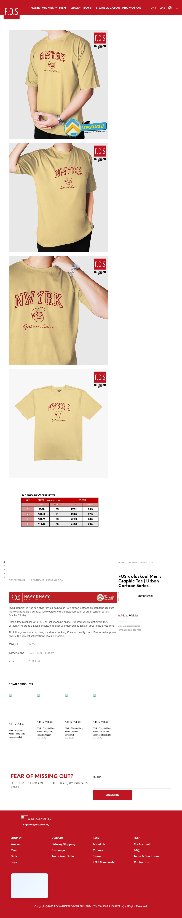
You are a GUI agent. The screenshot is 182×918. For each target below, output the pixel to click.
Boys (87, 7)
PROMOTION (131, 7)
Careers (98, 850)
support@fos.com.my (36, 824)
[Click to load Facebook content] (29, 885)
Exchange (58, 850)
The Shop (132, 563)
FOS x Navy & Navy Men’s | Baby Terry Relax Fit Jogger (46, 731)
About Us (99, 844)
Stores (97, 856)
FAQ (137, 850)
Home (35, 7)
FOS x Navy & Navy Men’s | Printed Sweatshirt (74, 731)
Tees (150, 563)
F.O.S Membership (104, 862)
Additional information (47, 580)
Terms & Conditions (146, 856)
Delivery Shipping (63, 844)
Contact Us (141, 862)
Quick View (23, 722)
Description (17, 580)
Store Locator (108, 7)
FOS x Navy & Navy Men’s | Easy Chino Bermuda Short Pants (102, 731)
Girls (75, 7)
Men (62, 7)
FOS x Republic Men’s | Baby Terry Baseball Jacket (17, 733)
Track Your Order (63, 856)
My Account (142, 844)
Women (48, 7)
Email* (97, 777)
